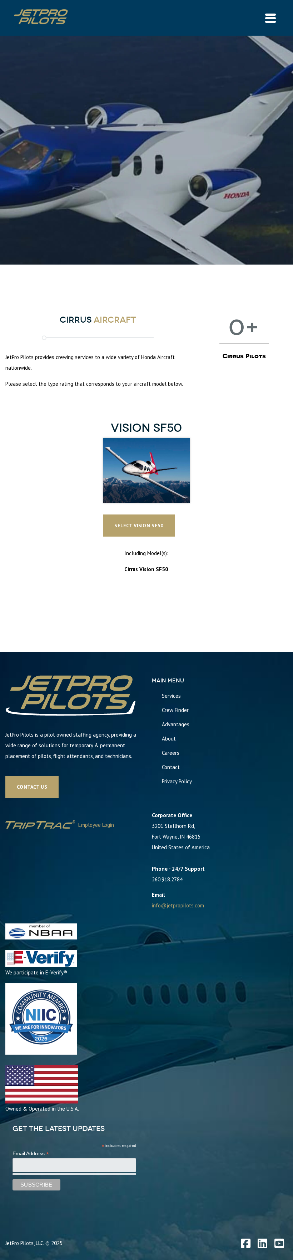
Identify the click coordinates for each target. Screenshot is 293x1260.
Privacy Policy (177, 781)
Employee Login (95, 824)
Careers (170, 752)
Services (171, 695)
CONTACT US (32, 787)
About (169, 738)
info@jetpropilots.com (178, 905)
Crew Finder (175, 710)
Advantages (175, 724)
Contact (171, 767)
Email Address (31, 1153)
